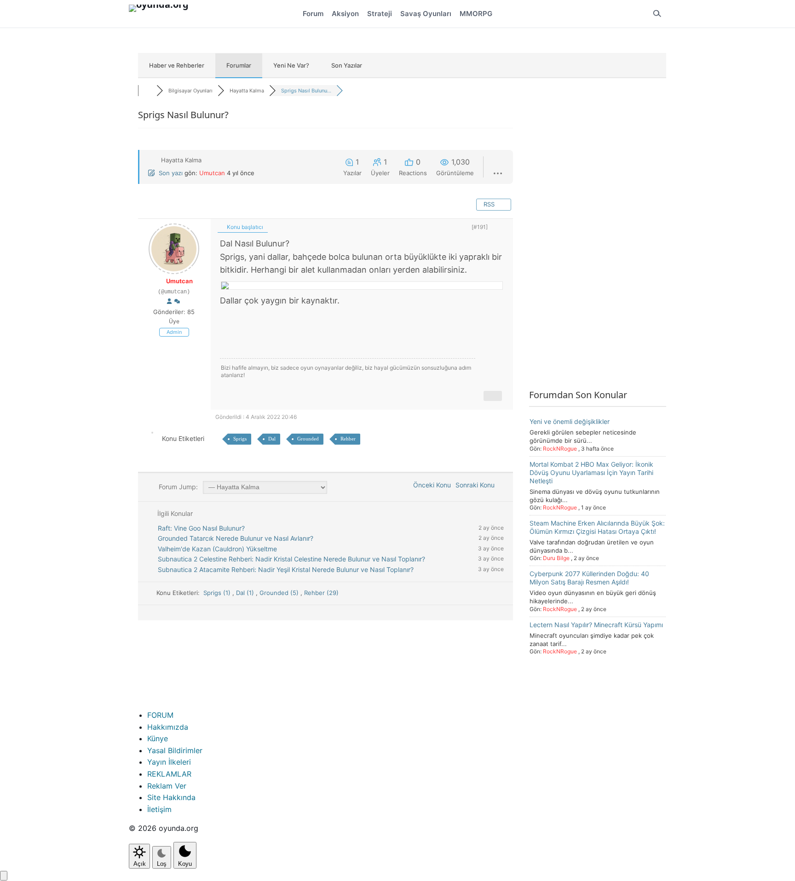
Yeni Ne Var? (291, 65)
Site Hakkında (171, 797)
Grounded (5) (279, 592)
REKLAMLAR (169, 773)
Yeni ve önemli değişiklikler (570, 421)
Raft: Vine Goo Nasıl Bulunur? (201, 528)
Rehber (348, 438)
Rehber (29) (321, 592)
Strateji (379, 13)
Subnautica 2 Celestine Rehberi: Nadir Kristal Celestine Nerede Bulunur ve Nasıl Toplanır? (291, 559)
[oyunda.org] (163, 14)
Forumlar (238, 65)
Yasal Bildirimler (174, 750)
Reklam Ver (166, 785)
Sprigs (240, 438)
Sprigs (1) (217, 592)
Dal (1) (246, 592)
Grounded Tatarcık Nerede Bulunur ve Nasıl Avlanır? (235, 538)
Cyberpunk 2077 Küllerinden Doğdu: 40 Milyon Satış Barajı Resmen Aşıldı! (589, 578)
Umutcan (212, 173)
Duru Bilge (556, 558)
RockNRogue (560, 448)
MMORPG (476, 13)
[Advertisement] (597, 245)
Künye (157, 738)
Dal (272, 438)
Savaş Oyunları (425, 13)
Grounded (308, 438)
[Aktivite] (177, 301)
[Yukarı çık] (3, 876)
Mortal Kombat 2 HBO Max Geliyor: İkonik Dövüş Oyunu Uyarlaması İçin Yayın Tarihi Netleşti (591, 472)
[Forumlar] (147, 90)
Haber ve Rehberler (176, 65)
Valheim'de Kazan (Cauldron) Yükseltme (217, 549)
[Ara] (657, 14)
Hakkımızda (167, 727)
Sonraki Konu (476, 485)
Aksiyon (345, 13)
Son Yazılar (346, 65)
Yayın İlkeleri (169, 762)
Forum (313, 13)
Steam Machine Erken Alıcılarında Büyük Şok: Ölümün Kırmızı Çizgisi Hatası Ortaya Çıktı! (597, 527)
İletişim (159, 809)
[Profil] (169, 301)
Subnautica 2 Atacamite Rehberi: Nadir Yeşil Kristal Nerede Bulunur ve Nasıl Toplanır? (286, 569)
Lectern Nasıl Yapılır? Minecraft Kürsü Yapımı (596, 625)
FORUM (160, 715)
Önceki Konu (430, 485)
